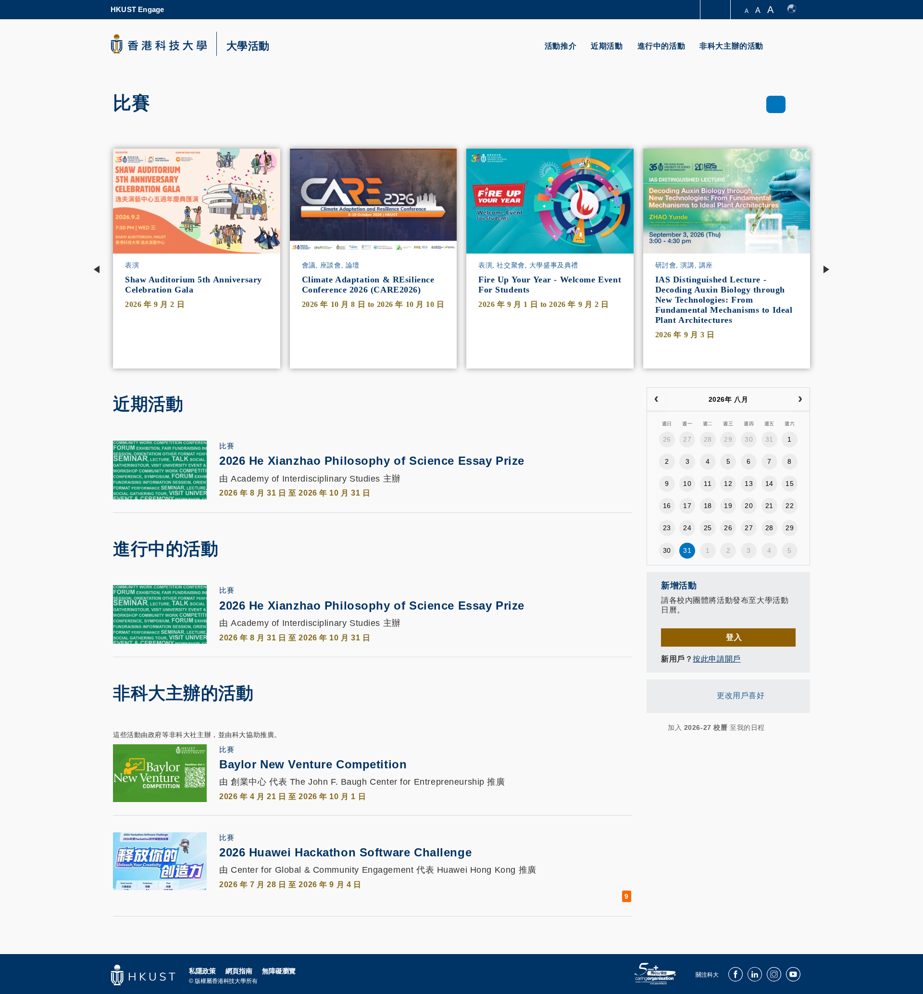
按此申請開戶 (716, 659)
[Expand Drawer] (716, 10)
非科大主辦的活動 (731, 46)
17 (687, 506)
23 (667, 528)
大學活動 (248, 46)
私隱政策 (202, 971)
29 (728, 439)
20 (749, 506)
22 (790, 506)
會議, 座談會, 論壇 (331, 265)
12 (728, 483)
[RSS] (653, 727)
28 (708, 439)
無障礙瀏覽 (279, 971)
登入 (734, 637)
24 (687, 528)
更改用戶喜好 (740, 696)
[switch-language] (796, 9)
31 (769, 439)
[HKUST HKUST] (159, 44)
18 (708, 506)
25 (708, 528)
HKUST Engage (137, 9)
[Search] (796, 51)
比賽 (226, 446)
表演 (132, 265)
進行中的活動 (661, 46)
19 (728, 506)
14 (769, 483)
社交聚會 (510, 265)
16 (667, 506)
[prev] (656, 399)
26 (667, 439)
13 (749, 483)
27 (687, 439)
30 (749, 439)
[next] (800, 399)
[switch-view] (776, 104)
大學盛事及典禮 (553, 265)
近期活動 (607, 46)
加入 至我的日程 (716, 727)
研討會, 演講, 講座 (684, 265)
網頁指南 (238, 971)
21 (769, 506)
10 (687, 483)
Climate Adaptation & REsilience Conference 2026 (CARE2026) (368, 284)
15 (790, 483)
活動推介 (560, 46)
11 (707, 483)
